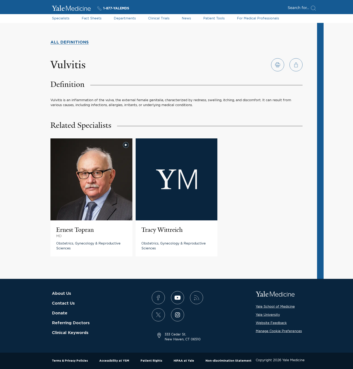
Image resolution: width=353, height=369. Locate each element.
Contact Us (63, 303)
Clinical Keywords (70, 333)
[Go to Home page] (71, 8)
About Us (61, 294)
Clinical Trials (159, 18)
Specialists (60, 18)
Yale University (268, 314)
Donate (59, 313)
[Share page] (296, 64)
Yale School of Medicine (275, 306)
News (186, 18)
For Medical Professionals (258, 18)
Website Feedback (271, 323)
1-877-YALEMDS (116, 8)
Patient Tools (214, 18)
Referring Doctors (71, 323)
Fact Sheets (92, 18)
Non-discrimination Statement (228, 360)
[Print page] (277, 64)
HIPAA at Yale (184, 360)
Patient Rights (151, 360)
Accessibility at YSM (114, 360)
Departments (125, 18)
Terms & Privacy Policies (70, 360)
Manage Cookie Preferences (279, 331)
